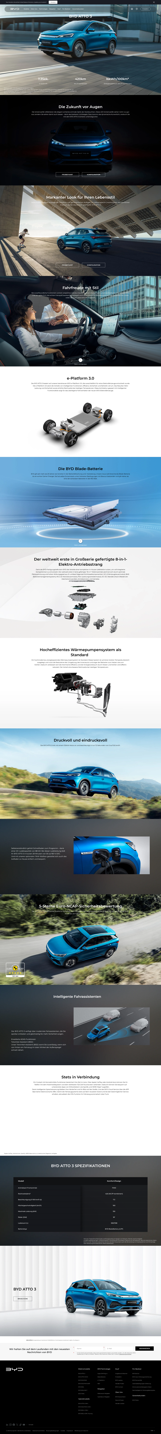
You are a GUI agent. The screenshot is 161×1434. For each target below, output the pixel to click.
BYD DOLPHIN (82, 1380)
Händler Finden (119, 1383)
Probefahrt (145, 9)
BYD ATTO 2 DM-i (83, 1403)
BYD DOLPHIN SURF (84, 1383)
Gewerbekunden (78, 9)
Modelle (26, 9)
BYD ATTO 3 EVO (83, 1377)
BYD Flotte (135, 1400)
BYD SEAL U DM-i (83, 1410)
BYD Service (135, 1373)
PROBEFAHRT (67, 174)
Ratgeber (52, 9)
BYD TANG (81, 1393)
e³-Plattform (101, 1380)
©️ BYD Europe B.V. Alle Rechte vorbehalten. (18, 1430)
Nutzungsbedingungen (52, 1430)
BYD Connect (119, 1387)
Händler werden (119, 1403)
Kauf (58, 9)
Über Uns (34, 9)
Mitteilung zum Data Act (81, 1430)
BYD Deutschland (120, 1397)
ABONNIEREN (144, 1348)
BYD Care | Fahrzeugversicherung (141, 1377)
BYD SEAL (81, 1387)
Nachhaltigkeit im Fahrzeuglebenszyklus (143, 1390)
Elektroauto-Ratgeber (104, 1393)
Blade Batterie (101, 1377)
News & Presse (119, 1400)
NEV (99, 1383)
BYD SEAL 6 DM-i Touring (85, 1413)
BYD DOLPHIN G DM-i (84, 1407)
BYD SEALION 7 (82, 1390)
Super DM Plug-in (102, 1373)
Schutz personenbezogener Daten (141, 1387)
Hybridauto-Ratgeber (104, 1397)
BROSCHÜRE (23, 1299)
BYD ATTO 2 (81, 1373)
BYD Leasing (118, 1380)
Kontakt (31, 1424)
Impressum (70, 1430)
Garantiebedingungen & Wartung (141, 1383)
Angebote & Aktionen (121, 1373)
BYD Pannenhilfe (137, 1380)
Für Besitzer (66, 9)
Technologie (43, 9)
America (53, 2)
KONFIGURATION (93, 174)
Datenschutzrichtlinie (125, 1354)
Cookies (63, 1430)
